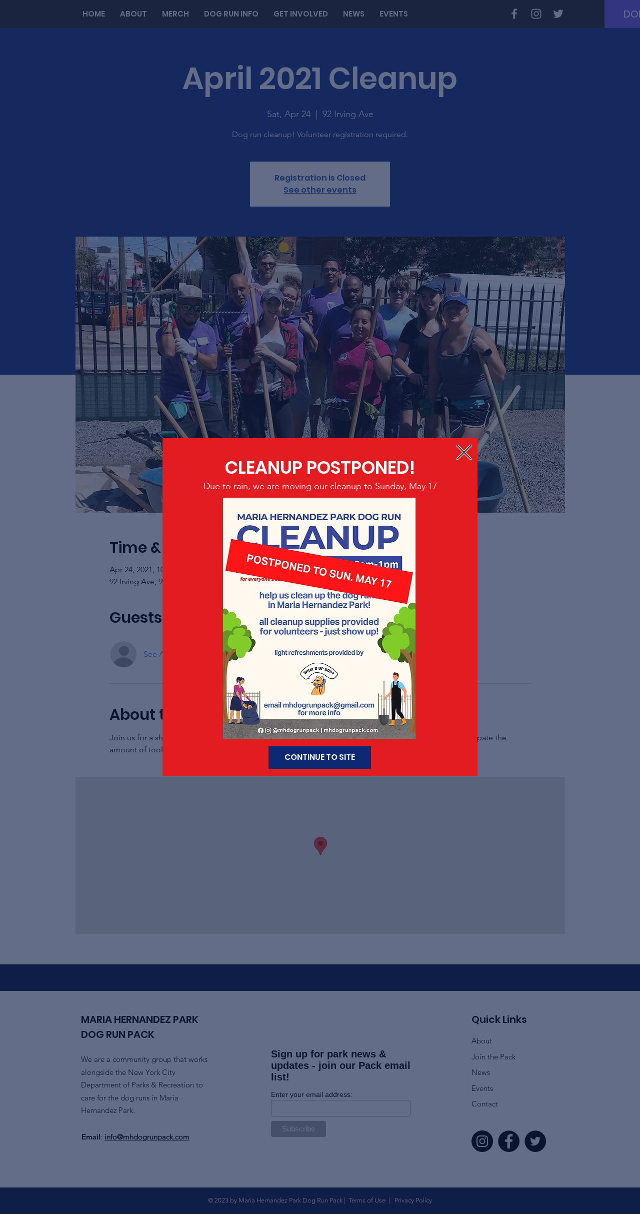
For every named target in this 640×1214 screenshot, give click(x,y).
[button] (464, 452)
